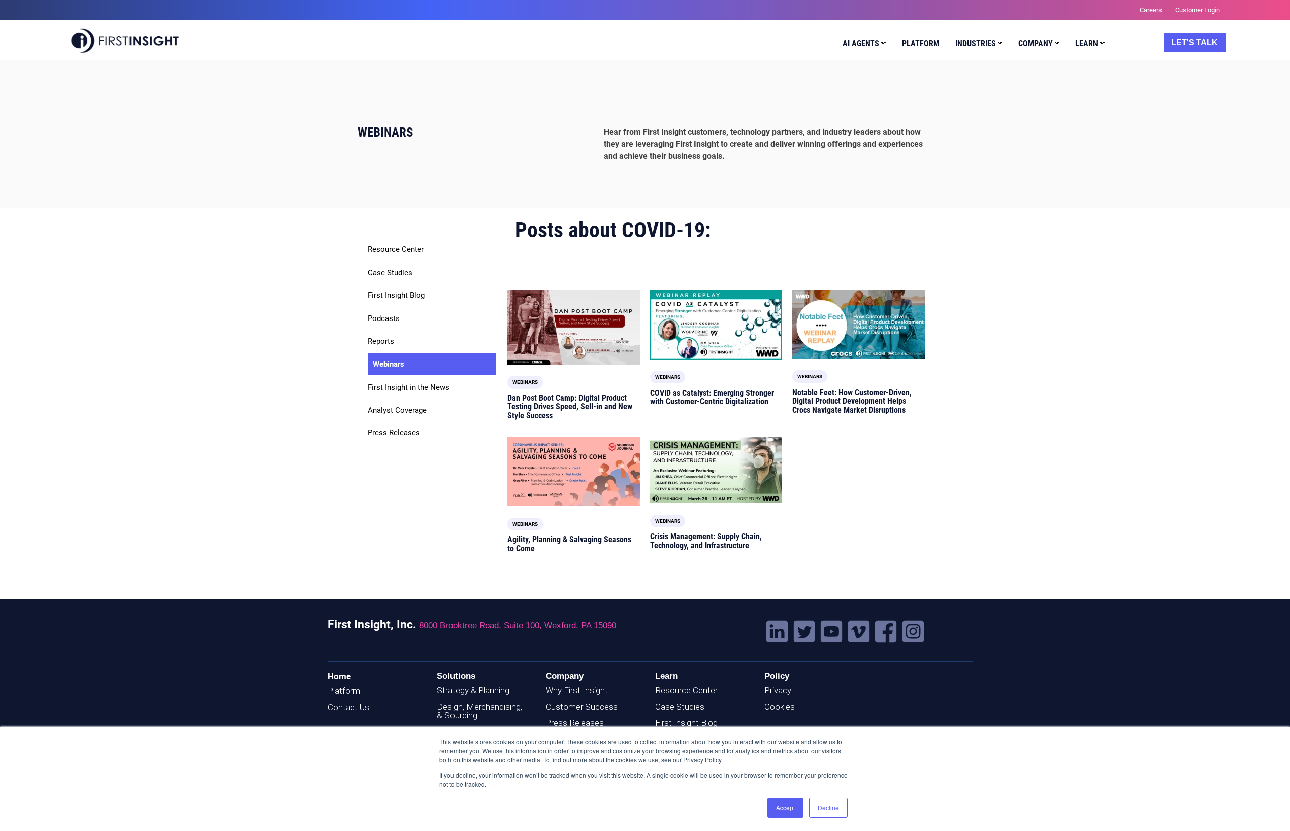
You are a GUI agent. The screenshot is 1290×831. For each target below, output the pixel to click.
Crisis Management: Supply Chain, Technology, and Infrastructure (706, 541)
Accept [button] (785, 807)
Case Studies (390, 272)
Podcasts (384, 318)
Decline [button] (828, 807)
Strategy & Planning (473, 690)
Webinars (388, 364)
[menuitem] (862, 45)
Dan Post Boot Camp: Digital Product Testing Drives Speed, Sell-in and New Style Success (569, 406)
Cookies (779, 706)
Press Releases (394, 432)
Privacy (777, 690)
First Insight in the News (408, 387)
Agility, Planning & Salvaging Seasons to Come (569, 544)
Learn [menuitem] (1086, 43)
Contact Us (348, 707)
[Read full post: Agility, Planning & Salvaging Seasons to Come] (573, 471)
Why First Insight (577, 690)
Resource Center (396, 249)
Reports (381, 341)
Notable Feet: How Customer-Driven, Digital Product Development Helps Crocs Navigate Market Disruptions (852, 401)
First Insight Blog (396, 295)
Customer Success (582, 706)
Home (339, 676)
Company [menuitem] (1035, 43)
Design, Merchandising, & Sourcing (479, 710)
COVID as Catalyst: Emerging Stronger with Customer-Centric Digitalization (712, 397)
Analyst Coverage (397, 410)
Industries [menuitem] (975, 43)
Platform (344, 691)
